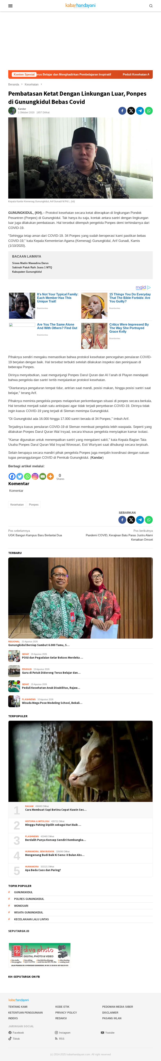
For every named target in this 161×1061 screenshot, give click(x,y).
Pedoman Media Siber (117, 1006)
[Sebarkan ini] (122, 111)
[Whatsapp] (27, 474)
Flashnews (29, 699)
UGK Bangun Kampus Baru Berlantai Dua (35, 533)
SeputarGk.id (18, 931)
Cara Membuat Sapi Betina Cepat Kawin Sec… (56, 809)
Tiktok (16, 1038)
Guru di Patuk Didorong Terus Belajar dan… (51, 672)
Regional (14, 641)
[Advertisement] (80, 40)
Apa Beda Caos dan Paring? (43, 870)
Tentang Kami (17, 1006)
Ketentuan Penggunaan (25, 1012)
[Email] (42, 474)
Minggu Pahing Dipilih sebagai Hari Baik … (53, 825)
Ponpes (33, 504)
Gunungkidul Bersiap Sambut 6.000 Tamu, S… (39, 645)
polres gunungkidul (29, 899)
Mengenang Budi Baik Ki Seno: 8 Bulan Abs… (54, 855)
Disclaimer (110, 1012)
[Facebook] (12, 474)
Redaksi (61, 1018)
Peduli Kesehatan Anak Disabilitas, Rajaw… (51, 688)
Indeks (13, 1018)
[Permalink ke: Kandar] (12, 110)
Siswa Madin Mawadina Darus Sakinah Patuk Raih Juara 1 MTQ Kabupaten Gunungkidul (32, 267)
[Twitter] (19, 474)
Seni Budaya (47, 851)
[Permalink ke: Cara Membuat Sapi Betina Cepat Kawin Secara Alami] (80, 761)
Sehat (25, 654)
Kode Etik (62, 1006)
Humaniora (32, 851)
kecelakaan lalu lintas (31, 919)
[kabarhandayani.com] (80, 5)
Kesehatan (17, 504)
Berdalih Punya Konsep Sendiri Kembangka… (55, 840)
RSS (61, 1038)
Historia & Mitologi (37, 821)
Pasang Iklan (111, 1018)
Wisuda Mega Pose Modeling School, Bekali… (52, 703)
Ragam (29, 806)
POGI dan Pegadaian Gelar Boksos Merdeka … (52, 657)
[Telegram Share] (140, 111)
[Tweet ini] (131, 111)
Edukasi (27, 669)
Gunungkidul (23, 892)
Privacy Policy (66, 1012)
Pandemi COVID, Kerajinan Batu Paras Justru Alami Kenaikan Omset (119, 535)
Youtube (109, 1032)
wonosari (21, 905)
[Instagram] (35, 474)
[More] (50, 474)
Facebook (18, 1032)
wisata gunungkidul (28, 912)
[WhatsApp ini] (149, 111)
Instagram (64, 1032)
